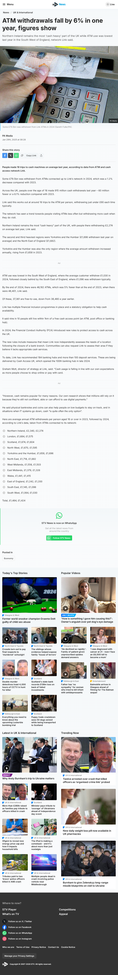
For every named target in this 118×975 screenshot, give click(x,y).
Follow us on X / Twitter (20, 921)
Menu (10, 4)
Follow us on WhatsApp (20, 933)
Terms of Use (22, 947)
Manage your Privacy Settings (19, 956)
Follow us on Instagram (20, 938)
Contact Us (53, 947)
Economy (8, 558)
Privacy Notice (39, 947)
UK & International (23, 12)
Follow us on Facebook (19, 927)
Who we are (8, 947)
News (6, 12)
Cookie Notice (68, 947)
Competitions (67, 909)
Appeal (63, 914)
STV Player (9, 909)
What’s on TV (10, 914)
